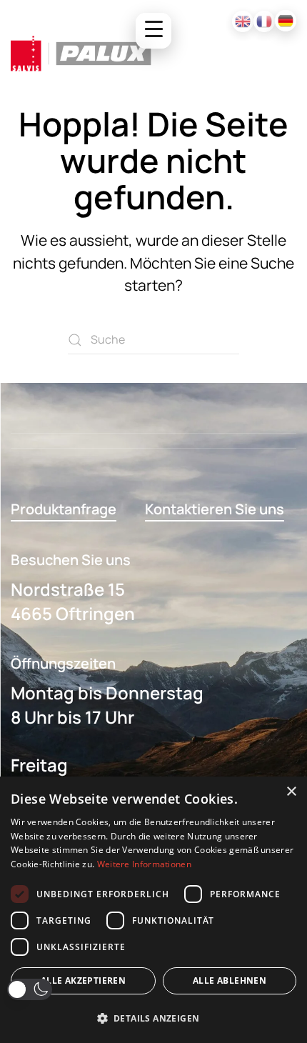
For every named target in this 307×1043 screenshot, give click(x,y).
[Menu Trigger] (153, 31)
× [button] (291, 792)
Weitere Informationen (144, 864)
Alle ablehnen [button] (229, 980)
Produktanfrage (63, 509)
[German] (285, 20)
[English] (242, 21)
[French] (264, 21)
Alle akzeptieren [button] (83, 980)
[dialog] (153, 910)
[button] (29, 989)
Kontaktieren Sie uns (214, 509)
